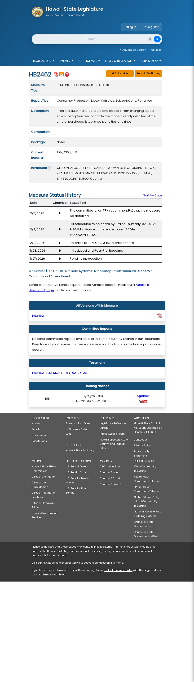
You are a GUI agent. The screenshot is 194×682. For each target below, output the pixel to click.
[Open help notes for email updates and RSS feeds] (67, 74)
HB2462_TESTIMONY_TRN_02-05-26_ (60, 373)
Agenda (143, 396)
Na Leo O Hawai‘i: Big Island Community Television (146, 501)
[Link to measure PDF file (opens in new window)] (56, 74)
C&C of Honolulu (110, 466)
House (36, 423)
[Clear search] (150, 39)
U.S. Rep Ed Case (76, 472)
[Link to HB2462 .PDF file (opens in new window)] (159, 315)
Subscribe (121, 73)
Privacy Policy (142, 445)
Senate (36, 429)
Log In (132, 27)
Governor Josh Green (78, 423)
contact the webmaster (118, 570)
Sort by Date (152, 195)
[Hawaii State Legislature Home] (37, 11)
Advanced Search (134, 50)
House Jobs (39, 435)
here (58, 563)
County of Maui (109, 472)
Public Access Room (112, 434)
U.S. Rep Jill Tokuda (77, 466)
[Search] (157, 39)
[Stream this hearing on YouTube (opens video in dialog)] (143, 401)
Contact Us (141, 439)
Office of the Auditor (44, 476)
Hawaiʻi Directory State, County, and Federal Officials (114, 444)
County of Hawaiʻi (110, 484)
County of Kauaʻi (110, 478)
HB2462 (40, 74)
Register (153, 27)
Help (158, 50)
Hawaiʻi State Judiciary (80, 450)
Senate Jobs (39, 441)
